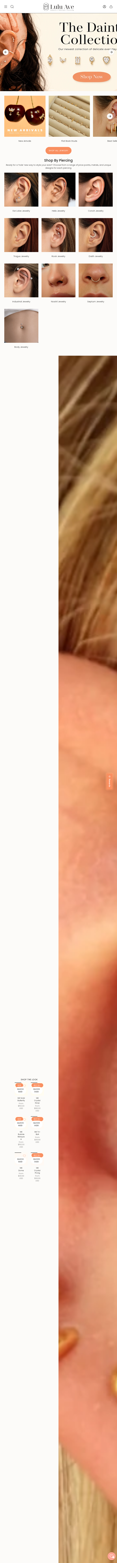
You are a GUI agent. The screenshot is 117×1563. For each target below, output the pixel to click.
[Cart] (111, 6)
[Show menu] (6, 6)
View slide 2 (58, 89)
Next (110, 116)
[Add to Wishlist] (24, 1086)
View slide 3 (65, 89)
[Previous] (6, 52)
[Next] (111, 52)
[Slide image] (58, 52)
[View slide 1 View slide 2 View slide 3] (58, 52)
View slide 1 (51, 89)
